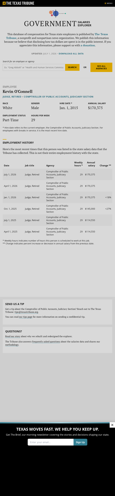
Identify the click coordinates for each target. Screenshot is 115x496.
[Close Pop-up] (112, 425)
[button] (57, 248)
